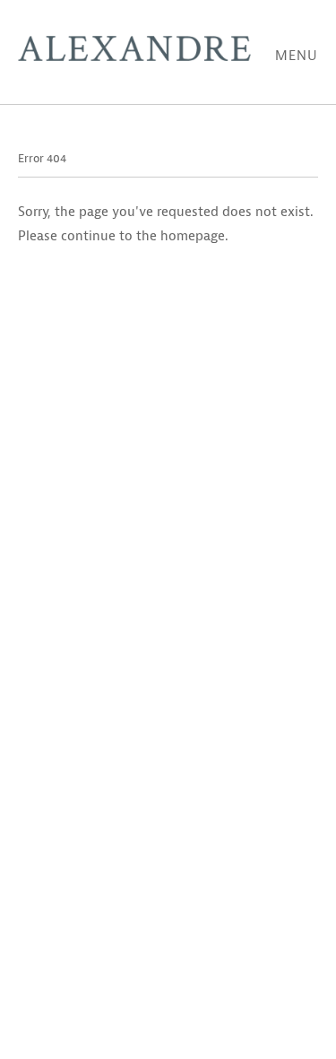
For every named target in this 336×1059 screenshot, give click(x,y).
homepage (192, 236)
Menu (296, 56)
